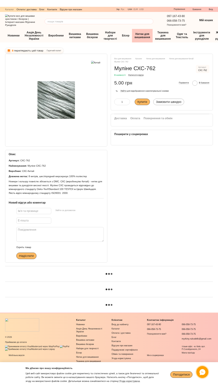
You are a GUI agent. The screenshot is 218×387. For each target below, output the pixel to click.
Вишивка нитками (75, 35)
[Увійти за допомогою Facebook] (79, 210)
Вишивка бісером (92, 35)
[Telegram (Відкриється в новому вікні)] (152, 9)
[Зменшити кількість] (116, 102)
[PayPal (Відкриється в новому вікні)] (64, 346)
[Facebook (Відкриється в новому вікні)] (165, 9)
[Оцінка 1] (37, 247)
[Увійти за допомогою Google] (85, 210)
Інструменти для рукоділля (201, 35)
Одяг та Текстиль (182, 35)
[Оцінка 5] (58, 247)
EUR (136, 9)
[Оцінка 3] (47, 247)
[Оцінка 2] (42, 247)
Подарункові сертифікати (125, 350)
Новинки (14, 35)
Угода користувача (121, 358)
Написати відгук (136, 75)
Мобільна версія (16, 355)
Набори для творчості (110, 35)
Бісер (125, 35)
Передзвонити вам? (176, 25)
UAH (130, 9)
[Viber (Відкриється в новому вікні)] (148, 9)
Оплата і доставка (27, 9)
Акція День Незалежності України (34, 35)
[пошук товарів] (150, 21)
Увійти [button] (123, 91)
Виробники (56, 35)
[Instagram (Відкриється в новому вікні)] (160, 9)
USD (141, 9)
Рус (122, 9)
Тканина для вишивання (163, 35)
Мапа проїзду (188, 353)
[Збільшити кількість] (127, 102)
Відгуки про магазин (71, 9)
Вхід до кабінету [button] (120, 324)
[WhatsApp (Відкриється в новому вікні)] (156, 9)
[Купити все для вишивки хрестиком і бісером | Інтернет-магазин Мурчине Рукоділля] (22, 324)
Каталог (9, 9)
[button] (215, 3)
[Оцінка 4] (53, 247)
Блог (41, 9)
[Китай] (95, 62)
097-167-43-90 (176, 16)
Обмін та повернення (122, 354)
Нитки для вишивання (142, 35)
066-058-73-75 (176, 20)
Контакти (52, 9)
